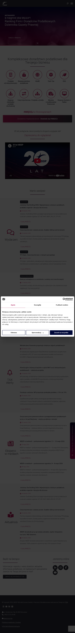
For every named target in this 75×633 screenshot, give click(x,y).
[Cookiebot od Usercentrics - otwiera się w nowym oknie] (64, 299)
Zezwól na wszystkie (61, 332)
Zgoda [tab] (13, 305)
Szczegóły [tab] (37, 305)
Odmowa (14, 332)
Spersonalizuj (36, 332)
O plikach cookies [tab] (62, 305)
